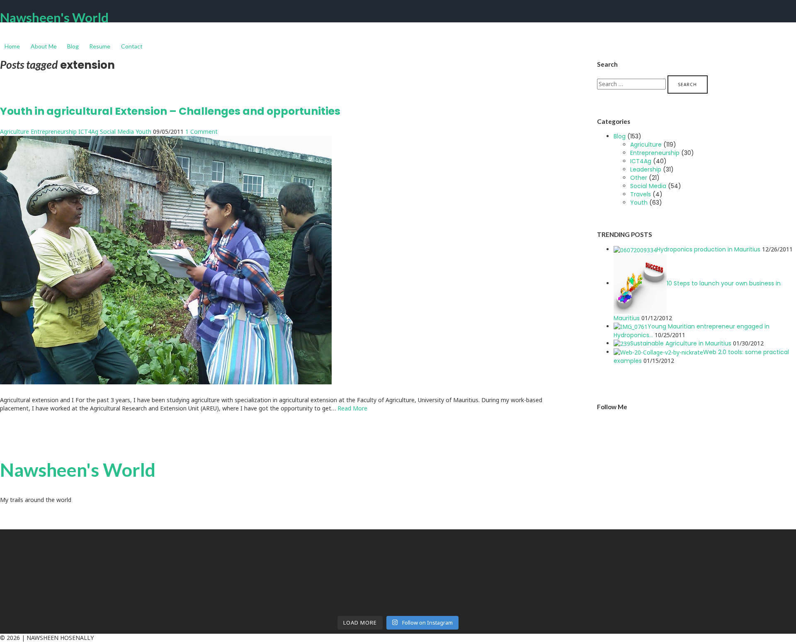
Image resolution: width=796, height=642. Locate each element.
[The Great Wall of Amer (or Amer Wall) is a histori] (298, 596)
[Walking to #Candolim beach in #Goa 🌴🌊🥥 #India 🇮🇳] (298, 559)
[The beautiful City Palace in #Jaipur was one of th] (498, 596)
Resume (99, 46)
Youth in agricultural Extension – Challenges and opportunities (170, 111)
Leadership (645, 169)
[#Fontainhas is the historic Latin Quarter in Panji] (498, 563)
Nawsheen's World (54, 17)
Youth (143, 131)
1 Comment (201, 131)
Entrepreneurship (54, 131)
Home (12, 46)
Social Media (117, 131)
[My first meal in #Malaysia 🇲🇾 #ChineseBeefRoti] (498, 538)
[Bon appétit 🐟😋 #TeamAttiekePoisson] (98, 559)
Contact (132, 46)
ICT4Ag (88, 131)
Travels (640, 194)
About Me (44, 46)
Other (638, 178)
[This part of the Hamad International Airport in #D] (98, 542)
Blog (73, 46)
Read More (352, 408)
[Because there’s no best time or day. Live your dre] (298, 538)
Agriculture (14, 131)
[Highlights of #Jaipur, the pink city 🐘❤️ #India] (98, 588)
